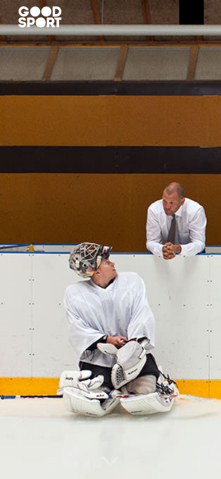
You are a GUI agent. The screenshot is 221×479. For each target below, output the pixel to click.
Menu (191, 12)
